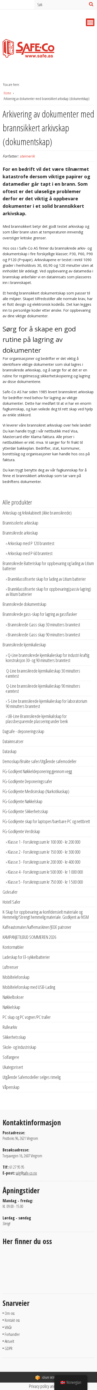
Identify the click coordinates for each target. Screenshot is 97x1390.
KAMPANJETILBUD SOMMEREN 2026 (29, 937)
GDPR (8, 1348)
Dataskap (10, 751)
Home (8, 93)
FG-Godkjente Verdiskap (21, 831)
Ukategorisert (13, 1067)
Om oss (9, 1313)
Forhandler (12, 1334)
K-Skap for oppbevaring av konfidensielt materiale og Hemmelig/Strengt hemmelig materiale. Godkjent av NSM (46, 914)
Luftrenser (10, 967)
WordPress (52, 1377)
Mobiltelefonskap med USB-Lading (29, 987)
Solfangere (11, 1057)
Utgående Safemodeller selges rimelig (32, 1077)
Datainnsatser (13, 741)
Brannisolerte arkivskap (20, 523)
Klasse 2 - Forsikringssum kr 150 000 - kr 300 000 (44, 852)
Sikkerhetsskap (14, 1037)
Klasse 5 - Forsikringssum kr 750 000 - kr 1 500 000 (45, 882)
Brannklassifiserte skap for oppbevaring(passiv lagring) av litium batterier (48, 591)
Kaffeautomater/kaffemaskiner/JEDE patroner (37, 927)
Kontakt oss (12, 1320)
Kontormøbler (13, 947)
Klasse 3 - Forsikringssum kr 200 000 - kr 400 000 (44, 862)
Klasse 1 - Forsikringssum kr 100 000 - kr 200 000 (44, 842)
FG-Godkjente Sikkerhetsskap (25, 811)
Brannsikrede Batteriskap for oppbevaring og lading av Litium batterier (48, 565)
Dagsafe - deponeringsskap (23, 731)
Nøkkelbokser (13, 997)
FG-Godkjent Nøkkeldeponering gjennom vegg (37, 771)
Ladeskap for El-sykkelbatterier (26, 957)
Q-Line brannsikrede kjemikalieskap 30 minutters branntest (42, 673)
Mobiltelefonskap (16, 977)
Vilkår (8, 1327)
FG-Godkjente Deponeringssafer (27, 781)
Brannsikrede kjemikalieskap (24, 645)
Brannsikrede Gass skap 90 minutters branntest (44, 635)
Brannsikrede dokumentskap (24, 604)
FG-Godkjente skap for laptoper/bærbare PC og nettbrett (46, 821)
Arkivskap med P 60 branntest (30, 553)
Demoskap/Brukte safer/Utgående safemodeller (40, 761)
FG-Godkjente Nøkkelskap (22, 801)
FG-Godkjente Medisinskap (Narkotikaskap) (36, 791)
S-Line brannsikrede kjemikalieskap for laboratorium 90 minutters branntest (46, 703)
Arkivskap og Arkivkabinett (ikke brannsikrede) (37, 513)
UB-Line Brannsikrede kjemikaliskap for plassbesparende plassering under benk (37, 718)
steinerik (27, 156)
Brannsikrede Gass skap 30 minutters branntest (44, 625)
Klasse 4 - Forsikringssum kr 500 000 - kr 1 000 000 (45, 872)
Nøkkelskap (11, 1007)
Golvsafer (10, 892)
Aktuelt (9, 1341)
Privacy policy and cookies (48, 1386)
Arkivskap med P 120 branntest (31, 543)
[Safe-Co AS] (28, 50)
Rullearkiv (10, 1027)
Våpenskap (11, 1087)
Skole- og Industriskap (19, 1047)
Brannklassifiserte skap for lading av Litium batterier (47, 579)
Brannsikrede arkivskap (20, 533)
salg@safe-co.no (26, 1173)
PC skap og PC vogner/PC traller (27, 1017)
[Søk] (91, 4)
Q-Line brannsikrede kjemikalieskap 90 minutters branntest (42, 688)
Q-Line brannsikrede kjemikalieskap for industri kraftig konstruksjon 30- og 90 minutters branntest (47, 657)
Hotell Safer (11, 902)
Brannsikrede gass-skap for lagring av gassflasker (40, 614)
